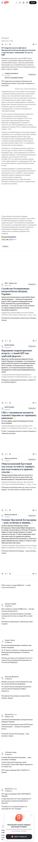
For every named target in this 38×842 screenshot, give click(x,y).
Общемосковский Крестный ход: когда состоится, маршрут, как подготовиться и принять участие (18, 468)
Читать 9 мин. (32, 315)
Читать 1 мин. (32, 377)
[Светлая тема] (16, 2)
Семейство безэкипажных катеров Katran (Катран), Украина (15, 291)
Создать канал (27, 2)
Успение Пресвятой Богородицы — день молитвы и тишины (18, 521)
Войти (33, 2)
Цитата (10, 240)
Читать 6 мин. (32, 548)
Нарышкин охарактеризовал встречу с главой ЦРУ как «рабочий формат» (16, 353)
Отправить (5, 246)
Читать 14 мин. (32, 484)
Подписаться (32, 74)
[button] (20, 2)
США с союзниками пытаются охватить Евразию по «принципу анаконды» (18, 415)
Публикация (23, 2)
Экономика (5, 38)
